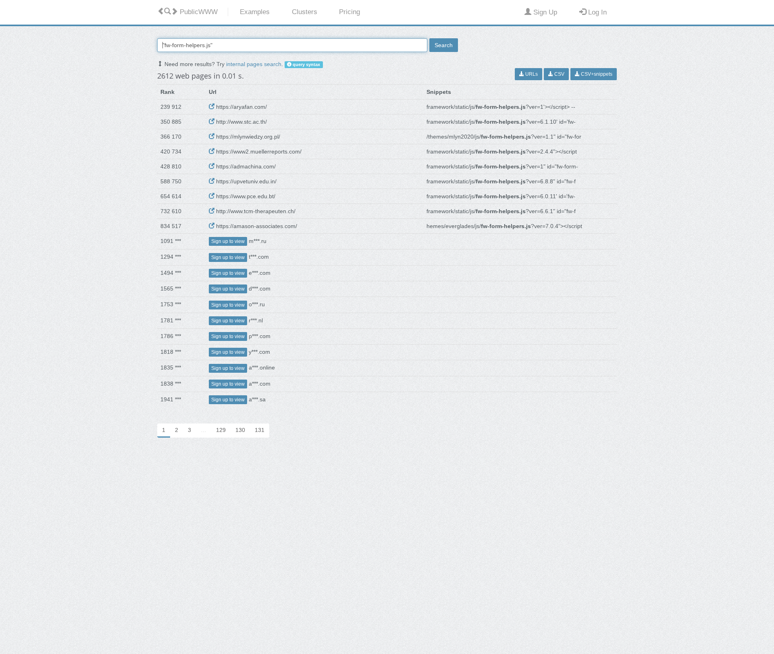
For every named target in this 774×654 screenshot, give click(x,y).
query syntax (305, 64)
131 (259, 430)
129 (221, 430)
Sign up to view (228, 241)
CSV (558, 74)
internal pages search (253, 64)
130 (240, 430)
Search (444, 45)
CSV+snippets (596, 74)
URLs (531, 74)
